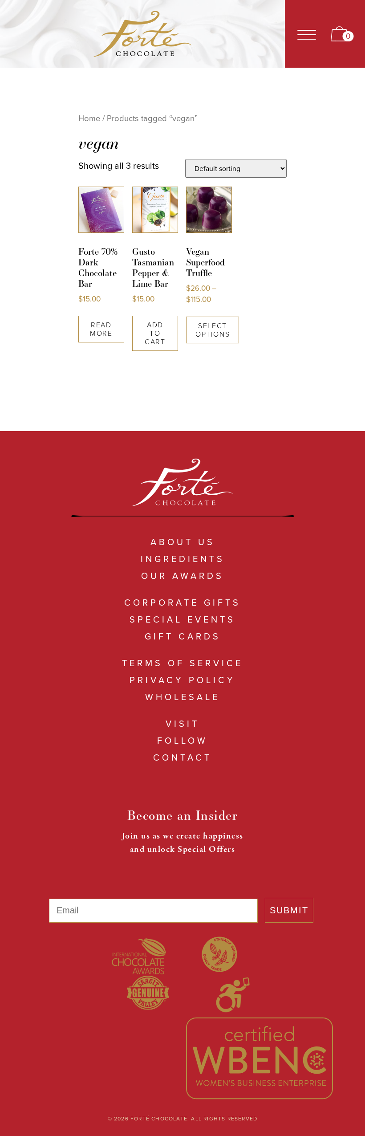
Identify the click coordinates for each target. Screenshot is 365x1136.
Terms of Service (182, 662)
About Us (182, 541)
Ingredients (183, 558)
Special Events (182, 619)
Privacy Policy (182, 679)
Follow (182, 740)
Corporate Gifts (182, 602)
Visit (182, 723)
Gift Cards (183, 636)
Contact (182, 757)
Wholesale (182, 696)
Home (89, 118)
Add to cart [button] (155, 333)
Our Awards (182, 575)
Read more (101, 329)
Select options (212, 330)
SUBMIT (289, 910)
